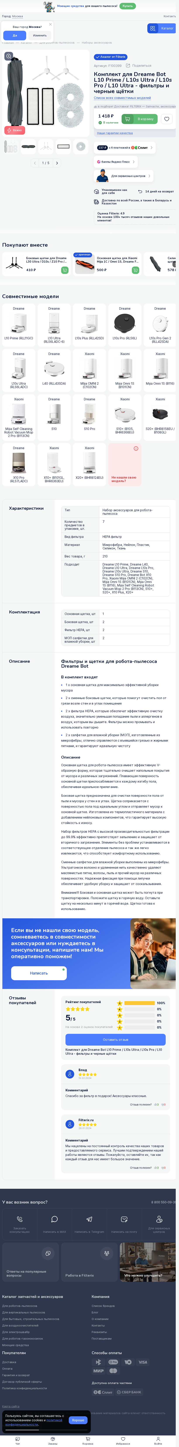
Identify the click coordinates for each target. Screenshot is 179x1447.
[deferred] (167, 119)
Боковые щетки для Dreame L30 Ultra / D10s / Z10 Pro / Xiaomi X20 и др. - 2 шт (46, 260)
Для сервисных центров (128, 176)
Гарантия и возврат (16, 1375)
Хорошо (78, 1420)
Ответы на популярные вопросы (26, 1273)
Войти (158, 1443)
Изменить (40, 35)
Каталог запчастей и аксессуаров (32, 1297)
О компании (100, 1319)
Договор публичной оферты (22, 1381)
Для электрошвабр (16, 1332)
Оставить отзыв (115, 1039)
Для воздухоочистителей (20, 1325)
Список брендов (103, 1306)
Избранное (123, 1443)
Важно (17, 130)
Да (15, 35)
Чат (17, 1443)
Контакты (98, 1325)
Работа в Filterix (79, 1275)
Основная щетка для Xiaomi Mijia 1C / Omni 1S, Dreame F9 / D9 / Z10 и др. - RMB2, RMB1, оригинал (117, 260)
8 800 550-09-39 (164, 1202)
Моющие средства (15, 1345)
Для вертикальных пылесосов (23, 1312)
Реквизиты (99, 1332)
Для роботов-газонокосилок (22, 1338)
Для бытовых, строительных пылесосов (30, 1319)
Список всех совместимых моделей (122, 98)
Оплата (7, 1368)
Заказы (52, 1443)
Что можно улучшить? (143, 1275)
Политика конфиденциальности (24, 1388)
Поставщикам (102, 1338)
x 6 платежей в (114, 148)
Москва (17, 16)
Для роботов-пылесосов (19, 1306)
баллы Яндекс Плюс (116, 162)
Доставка (9, 1362)
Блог (95, 1312)
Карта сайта (10, 1406)
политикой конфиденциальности (33, 1422)
